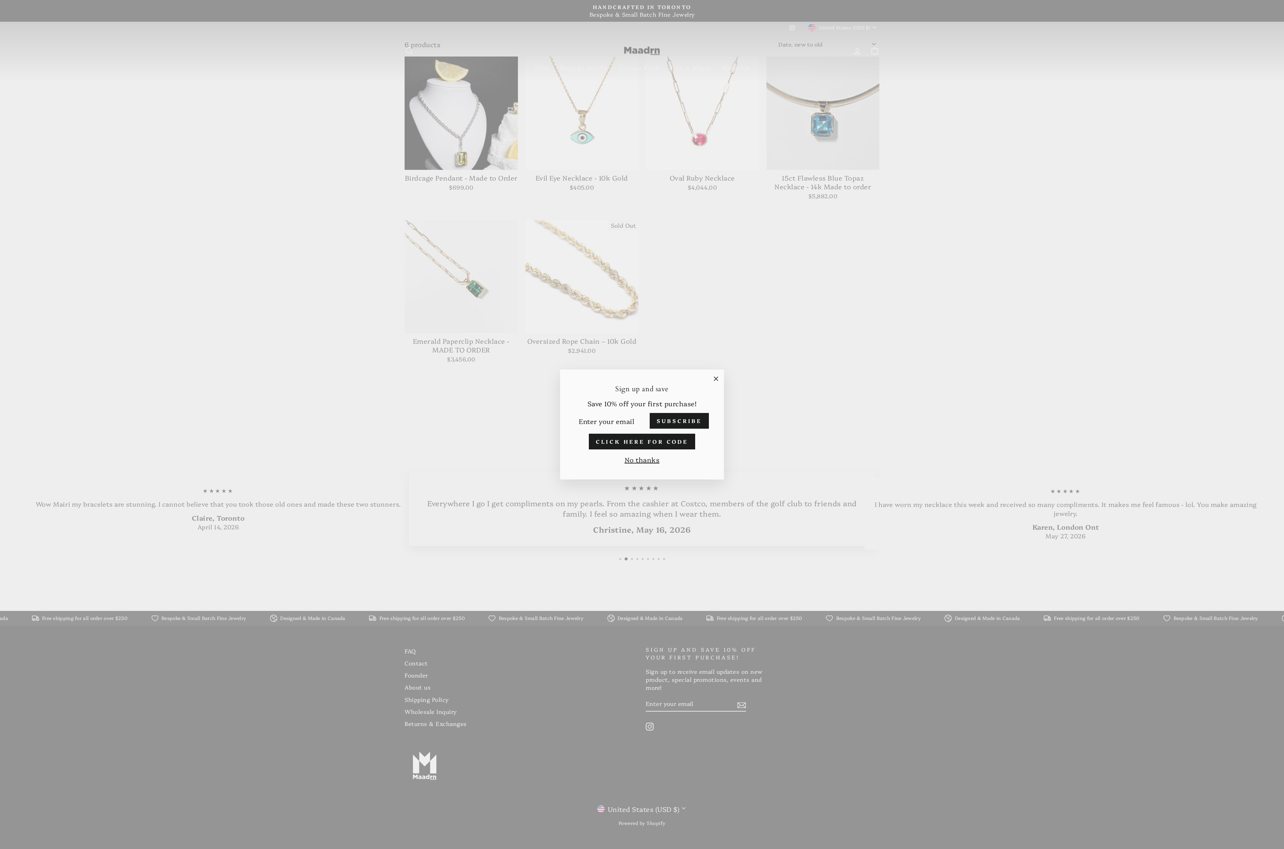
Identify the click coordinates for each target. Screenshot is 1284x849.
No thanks (642, 459)
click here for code (642, 441)
